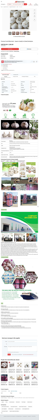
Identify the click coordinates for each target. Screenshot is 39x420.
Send (9, 354)
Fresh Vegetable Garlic (25, 408)
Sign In (2, 70)
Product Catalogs (14, 391)
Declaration (29, 416)
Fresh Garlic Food (17, 408)
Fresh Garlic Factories (14, 406)
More (2, 412)
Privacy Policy (33, 416)
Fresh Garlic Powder (5, 411)
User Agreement (25, 416)
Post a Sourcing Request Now (28, 354)
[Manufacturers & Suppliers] (19, 2)
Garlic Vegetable (4, 408)
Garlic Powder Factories (5, 406)
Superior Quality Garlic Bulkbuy (14, 411)
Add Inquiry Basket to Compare (19, 36)
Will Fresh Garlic (11, 408)
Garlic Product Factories (22, 406)
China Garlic (30, 406)
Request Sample (16, 51)
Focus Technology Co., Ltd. (13, 416)
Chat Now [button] (29, 49)
